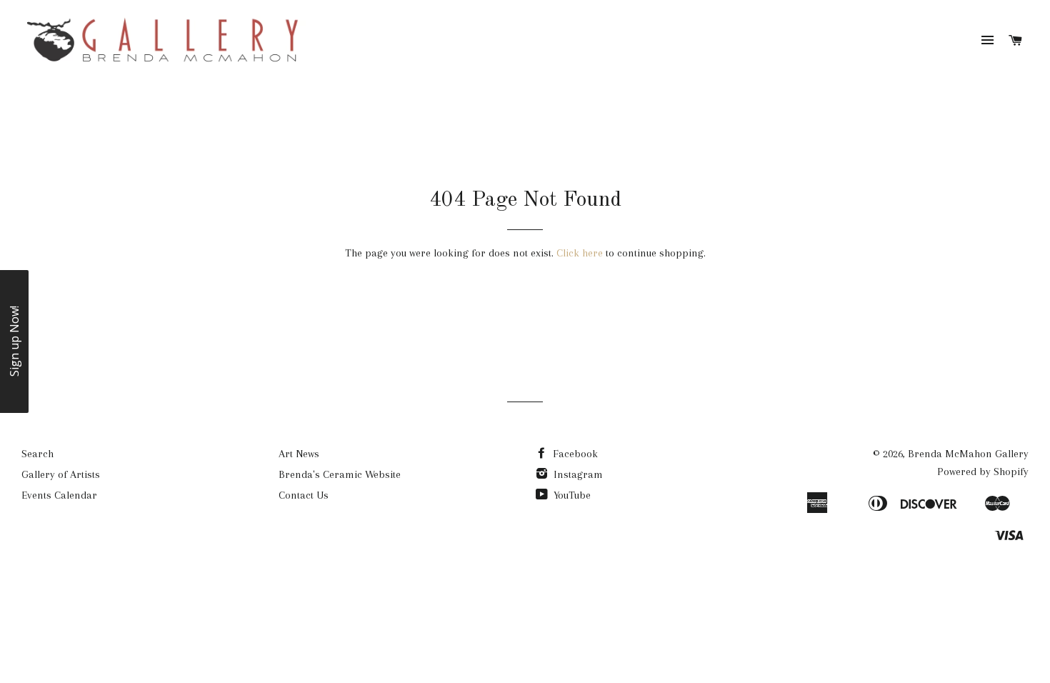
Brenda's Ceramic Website (340, 474)
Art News (299, 453)
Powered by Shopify (983, 471)
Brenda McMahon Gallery (968, 453)
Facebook (574, 453)
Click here (579, 252)
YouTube (571, 495)
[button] (14, 341)
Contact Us (304, 495)
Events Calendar (59, 495)
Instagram (577, 474)
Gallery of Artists (60, 474)
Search (37, 453)
